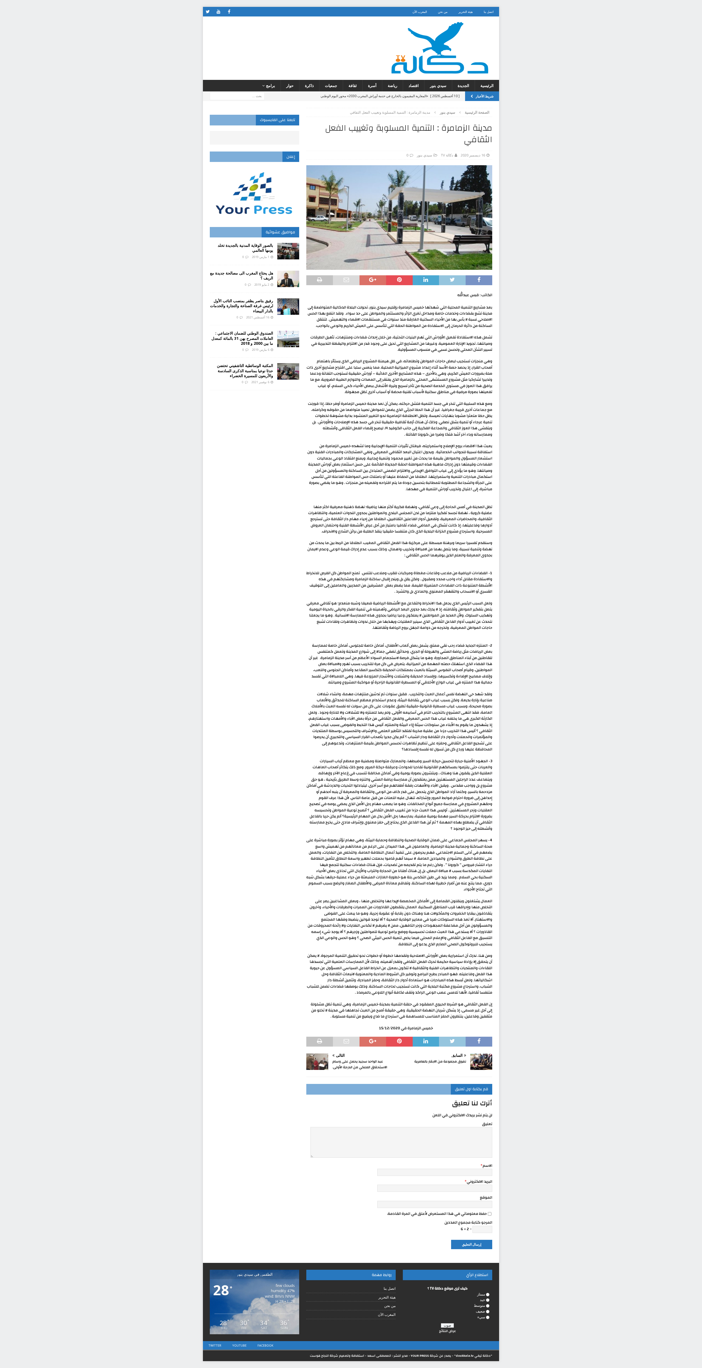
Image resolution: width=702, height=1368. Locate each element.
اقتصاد (414, 85)
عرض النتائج (447, 1331)
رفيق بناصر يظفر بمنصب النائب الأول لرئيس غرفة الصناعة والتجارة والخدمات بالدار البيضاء (241, 305)
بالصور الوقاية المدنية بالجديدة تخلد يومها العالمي (245, 248)
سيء (481, 1316)
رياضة (392, 85)
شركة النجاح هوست (324, 1356)
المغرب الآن (419, 12)
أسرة (372, 85)
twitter (214, 1345)
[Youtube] (218, 11)
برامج (270, 85)
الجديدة (463, 85)
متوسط (479, 1305)
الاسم (487, 1165)
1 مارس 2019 (260, 257)
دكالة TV (447, 155)
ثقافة (353, 85)
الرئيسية (487, 85)
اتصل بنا (489, 12)
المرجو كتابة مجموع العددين (468, 1222)
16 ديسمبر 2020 (473, 155)
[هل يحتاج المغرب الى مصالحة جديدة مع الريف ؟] (288, 279)
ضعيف (480, 1311)
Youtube (239, 1345)
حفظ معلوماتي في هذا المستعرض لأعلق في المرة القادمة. (437, 1213)
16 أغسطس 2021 (257, 317)
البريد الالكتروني (479, 1181)
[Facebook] (229, 11)
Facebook (265, 1345)
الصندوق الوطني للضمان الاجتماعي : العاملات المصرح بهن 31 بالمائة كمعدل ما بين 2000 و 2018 (242, 338)
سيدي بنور (438, 85)
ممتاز (481, 1294)
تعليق (487, 1124)
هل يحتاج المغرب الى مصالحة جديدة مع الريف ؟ (241, 275)
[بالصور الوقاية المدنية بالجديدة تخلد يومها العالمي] (288, 251)
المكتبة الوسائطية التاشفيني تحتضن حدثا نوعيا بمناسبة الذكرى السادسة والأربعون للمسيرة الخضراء (245, 370)
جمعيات (331, 85)
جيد (482, 1299)
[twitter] (208, 11)
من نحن (443, 12)
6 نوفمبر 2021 (260, 382)
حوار (290, 85)
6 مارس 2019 (260, 349)
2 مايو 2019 (261, 284)
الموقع (486, 1197)
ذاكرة (309, 85)
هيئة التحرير (465, 12)
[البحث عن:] (237, 96)
